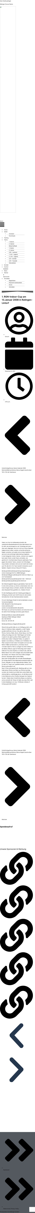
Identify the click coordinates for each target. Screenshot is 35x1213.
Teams (6, 240)
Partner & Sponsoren (6, 274)
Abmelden (12, 287)
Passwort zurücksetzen (15, 282)
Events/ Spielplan (5, 268)
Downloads (12, 236)
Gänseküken (12, 263)
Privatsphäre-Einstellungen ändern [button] (9, 1212)
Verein (5, 231)
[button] (2, 224)
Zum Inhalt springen (5, 1)
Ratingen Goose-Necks (6, 4)
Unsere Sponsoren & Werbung (13, 849)
